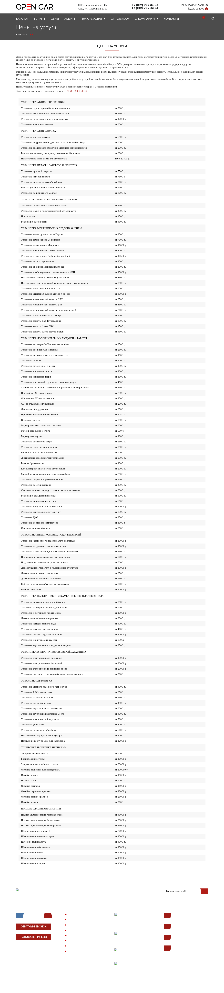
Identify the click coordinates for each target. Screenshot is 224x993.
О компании (145, 19)
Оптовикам (120, 19)
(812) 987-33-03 (183, 937)
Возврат (73, 935)
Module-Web (37, 949)
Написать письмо (33, 937)
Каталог (22, 19)
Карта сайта (75, 951)
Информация (92, 19)
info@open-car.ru (194, 5)
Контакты (171, 19)
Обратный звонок (34, 926)
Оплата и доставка (80, 930)
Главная (20, 34)
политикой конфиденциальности (188, 986)
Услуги (39, 19)
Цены (55, 19)
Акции (69, 19)
